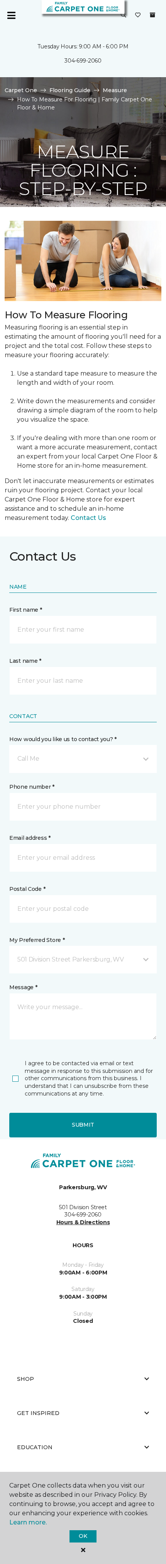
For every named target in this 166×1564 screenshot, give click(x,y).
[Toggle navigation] (11, 15)
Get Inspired (38, 1413)
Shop (25, 1378)
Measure (115, 90)
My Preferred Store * (36, 940)
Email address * (30, 838)
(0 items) (152, 15)
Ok (83, 1536)
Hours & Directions (83, 1222)
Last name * (25, 661)
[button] (123, 15)
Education (35, 1447)
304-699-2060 (83, 60)
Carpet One (21, 90)
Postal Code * (27, 889)
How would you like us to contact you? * (63, 739)
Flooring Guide (69, 90)
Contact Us (88, 517)
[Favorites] (137, 15)
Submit (83, 1124)
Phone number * (31, 786)
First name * (25, 609)
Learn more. (28, 1522)
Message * (23, 987)
